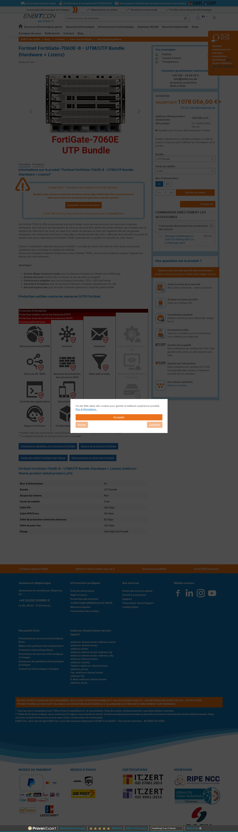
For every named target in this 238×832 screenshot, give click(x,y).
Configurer (154, 424)
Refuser (82, 424)
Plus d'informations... (86, 409)
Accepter (119, 417)
